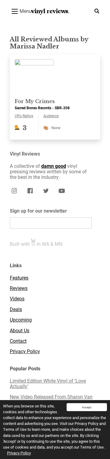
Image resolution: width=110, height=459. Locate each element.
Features (19, 277)
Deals (16, 309)
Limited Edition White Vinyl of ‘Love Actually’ (48, 383)
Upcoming (21, 319)
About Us (19, 330)
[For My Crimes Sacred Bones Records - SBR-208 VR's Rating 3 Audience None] (55, 57)
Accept (86, 407)
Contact (18, 341)
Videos (17, 298)
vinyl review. (50, 11)
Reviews (19, 288)
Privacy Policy (19, 452)
